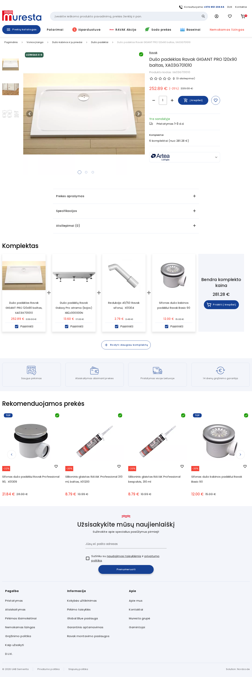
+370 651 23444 (214, 7)
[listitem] (33, 600)
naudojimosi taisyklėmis (124, 556)
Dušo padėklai (99, 42)
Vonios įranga (35, 42)
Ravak (153, 53)
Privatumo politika (48, 669)
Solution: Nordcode (238, 669)
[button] (216, 16)
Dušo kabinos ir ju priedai (67, 42)
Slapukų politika (78, 669)
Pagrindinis (11, 42)
